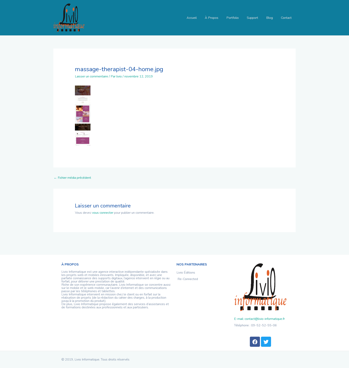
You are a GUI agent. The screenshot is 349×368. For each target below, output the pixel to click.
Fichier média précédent (72, 178)
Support (252, 18)
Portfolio (232, 18)
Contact (286, 18)
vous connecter (102, 212)
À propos (211, 18)
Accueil (192, 18)
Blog (269, 18)
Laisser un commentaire (91, 76)
